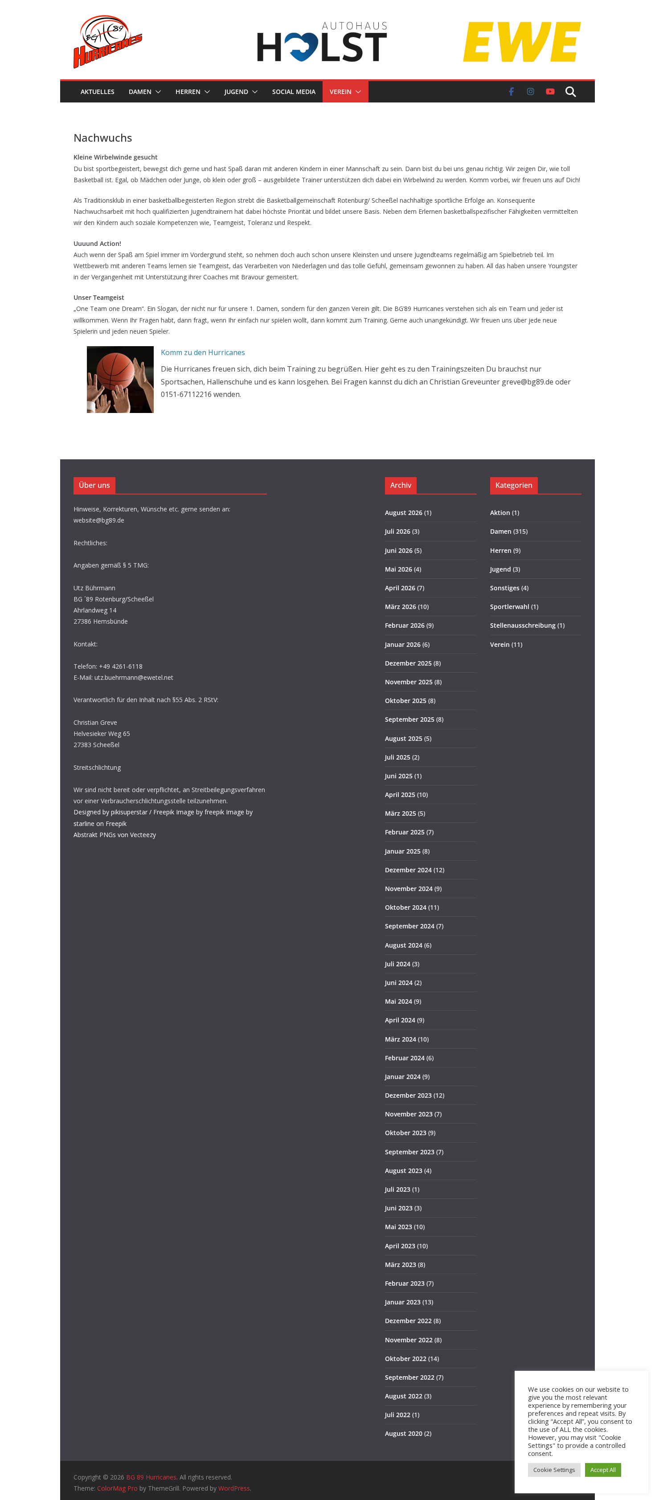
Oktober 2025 (405, 700)
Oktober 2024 (405, 907)
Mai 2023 (398, 1226)
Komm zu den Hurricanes (203, 352)
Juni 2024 (399, 982)
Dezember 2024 (408, 870)
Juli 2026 (397, 531)
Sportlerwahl (509, 606)
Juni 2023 (399, 1208)
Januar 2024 (403, 1076)
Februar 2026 (405, 625)
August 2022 (403, 1396)
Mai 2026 (398, 569)
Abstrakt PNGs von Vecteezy (115, 834)
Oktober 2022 (405, 1358)
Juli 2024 (397, 964)
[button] (156, 92)
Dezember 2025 (408, 663)
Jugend (236, 91)
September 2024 (409, 926)
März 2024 (400, 1039)
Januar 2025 (403, 851)
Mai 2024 (398, 1001)
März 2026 (400, 606)
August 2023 (403, 1170)
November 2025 (409, 682)
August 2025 (403, 738)
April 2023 (400, 1246)
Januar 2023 (403, 1302)
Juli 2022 (397, 1414)
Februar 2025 (405, 832)
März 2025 (400, 813)
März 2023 (400, 1264)
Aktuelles (98, 91)
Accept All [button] (603, 1470)
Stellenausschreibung (523, 625)
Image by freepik (200, 812)
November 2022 (409, 1340)
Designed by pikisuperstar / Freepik (124, 812)
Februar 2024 (405, 1058)
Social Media (293, 91)
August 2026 (403, 512)
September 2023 (409, 1152)
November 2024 (409, 888)
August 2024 (403, 945)
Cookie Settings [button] (554, 1470)
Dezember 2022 (408, 1320)
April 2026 (400, 588)
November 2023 (409, 1114)
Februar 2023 (405, 1283)
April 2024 (400, 1020)
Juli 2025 (397, 757)
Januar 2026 (403, 644)
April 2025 (400, 794)
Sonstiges (505, 588)
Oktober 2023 (405, 1132)
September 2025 (409, 719)
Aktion (500, 512)
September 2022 (409, 1377)
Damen (140, 91)
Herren (188, 91)
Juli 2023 (397, 1189)
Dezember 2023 (408, 1095)
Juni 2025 (399, 776)
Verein (341, 91)
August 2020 (403, 1433)
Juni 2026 (399, 550)
